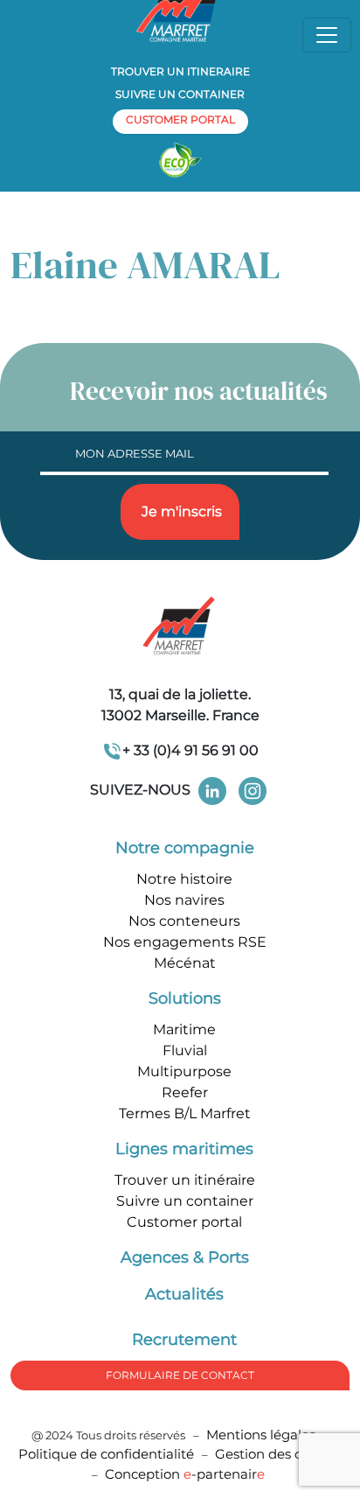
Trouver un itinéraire (184, 1180)
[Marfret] (180, 627)
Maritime (184, 1029)
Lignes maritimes (184, 1148)
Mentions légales (260, 1434)
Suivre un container (180, 94)
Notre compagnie (184, 848)
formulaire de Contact (180, 1375)
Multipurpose (184, 1071)
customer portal (180, 119)
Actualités (184, 1294)
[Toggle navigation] (326, 35)
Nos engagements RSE (185, 942)
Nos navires (184, 900)
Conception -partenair (185, 1474)
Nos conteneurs (184, 921)
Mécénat (185, 963)
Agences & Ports (185, 1257)
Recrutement (184, 1339)
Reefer (185, 1092)
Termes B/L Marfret (185, 1113)
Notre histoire (184, 879)
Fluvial (185, 1050)
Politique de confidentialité (107, 1454)
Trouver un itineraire (180, 71)
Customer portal (184, 1222)
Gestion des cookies (279, 1454)
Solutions (185, 998)
